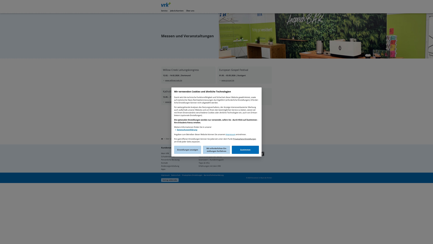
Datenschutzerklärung (187, 130)
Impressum (230, 134)
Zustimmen (245, 150)
